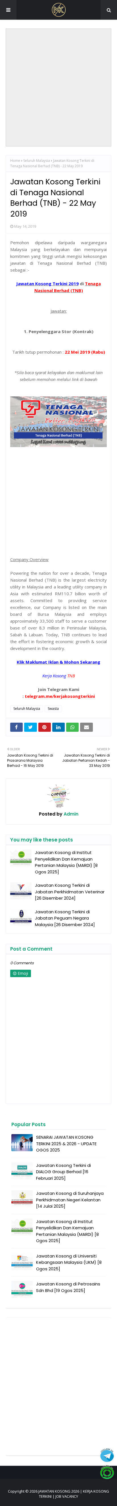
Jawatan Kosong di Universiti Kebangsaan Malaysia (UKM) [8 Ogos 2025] (69, 1262)
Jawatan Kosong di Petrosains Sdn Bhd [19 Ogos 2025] (68, 1287)
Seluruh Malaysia (36, 160)
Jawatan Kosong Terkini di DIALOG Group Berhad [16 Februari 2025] (63, 1171)
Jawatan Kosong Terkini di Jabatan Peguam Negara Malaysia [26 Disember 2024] (65, 918)
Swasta (53, 708)
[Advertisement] (58, 87)
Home (15, 160)
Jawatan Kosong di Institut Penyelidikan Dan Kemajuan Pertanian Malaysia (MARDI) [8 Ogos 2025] (66, 862)
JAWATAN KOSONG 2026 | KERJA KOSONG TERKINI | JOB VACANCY (73, 1494)
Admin (70, 814)
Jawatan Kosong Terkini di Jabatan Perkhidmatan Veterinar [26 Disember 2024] (70, 891)
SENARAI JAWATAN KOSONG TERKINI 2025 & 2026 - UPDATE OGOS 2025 (66, 1143)
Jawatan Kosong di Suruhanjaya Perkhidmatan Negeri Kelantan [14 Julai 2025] (70, 1199)
